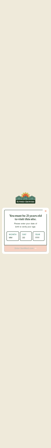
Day (24, 234)
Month (13, 234)
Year (37, 234)
